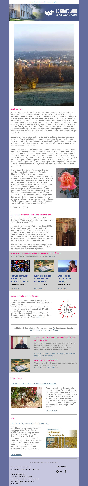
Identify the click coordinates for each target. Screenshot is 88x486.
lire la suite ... (16, 289)
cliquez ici (40, 317)
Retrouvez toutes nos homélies (46, 367)
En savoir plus (51, 411)
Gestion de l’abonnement (49, 462)
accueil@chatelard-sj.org (23, 476)
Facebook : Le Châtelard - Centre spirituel (25, 479)
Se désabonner (35, 462)
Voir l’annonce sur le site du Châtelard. (44, 330)
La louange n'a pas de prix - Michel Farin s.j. (30, 423)
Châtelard (51, 256)
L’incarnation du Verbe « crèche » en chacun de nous (33, 384)
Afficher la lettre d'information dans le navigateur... (44, 2)
